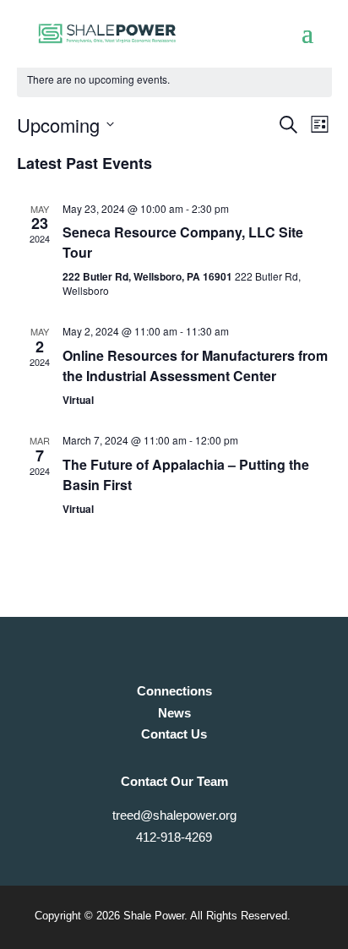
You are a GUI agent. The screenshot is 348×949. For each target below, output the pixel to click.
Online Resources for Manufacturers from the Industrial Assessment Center (195, 365)
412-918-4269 (174, 837)
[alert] (174, 80)
